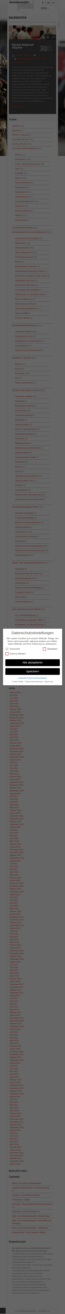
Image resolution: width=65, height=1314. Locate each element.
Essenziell (15, 649)
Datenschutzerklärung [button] (34, 681)
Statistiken (52, 649)
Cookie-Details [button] (18, 681)
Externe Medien (18, 653)
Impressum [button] (48, 681)
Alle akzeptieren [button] (32, 662)
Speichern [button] (32, 671)
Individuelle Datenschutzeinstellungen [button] (32, 678)
